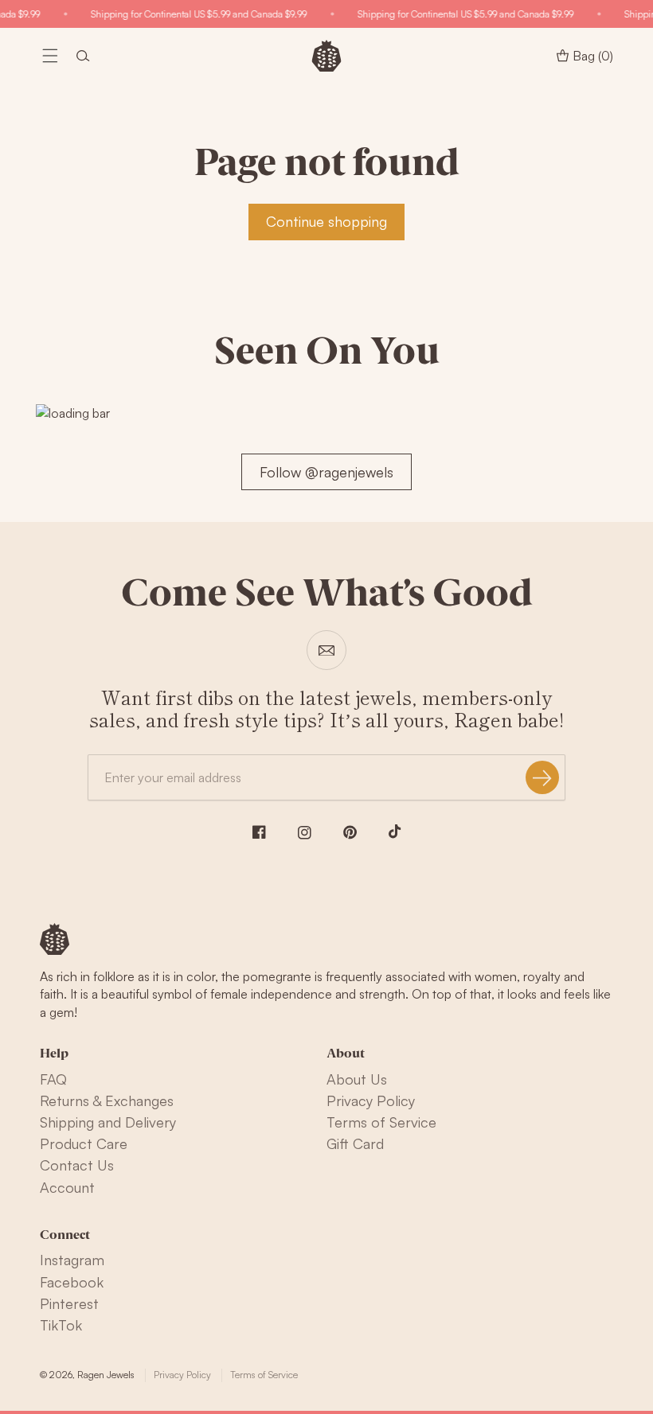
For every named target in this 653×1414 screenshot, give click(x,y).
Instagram (72, 1259)
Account (67, 1187)
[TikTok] (395, 831)
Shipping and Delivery (108, 1122)
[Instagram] (304, 832)
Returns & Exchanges (107, 1100)
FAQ (53, 1079)
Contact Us (77, 1165)
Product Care (83, 1143)
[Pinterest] (350, 832)
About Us (356, 1079)
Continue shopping (326, 221)
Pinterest (69, 1303)
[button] (50, 55)
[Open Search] (83, 55)
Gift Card (355, 1143)
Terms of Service (381, 1122)
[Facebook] (259, 832)
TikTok (61, 1325)
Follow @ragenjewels (326, 472)
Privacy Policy (370, 1100)
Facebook (72, 1282)
